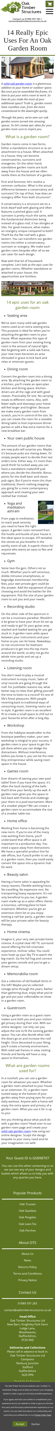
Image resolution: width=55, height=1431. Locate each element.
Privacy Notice (27, 1280)
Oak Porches (27, 1230)
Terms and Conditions (27, 1273)
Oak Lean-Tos (27, 1224)
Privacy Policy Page (42, 1415)
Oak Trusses (28, 1204)
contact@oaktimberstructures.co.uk (27, 21)
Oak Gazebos (27, 1210)
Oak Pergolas (27, 1217)
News (27, 1260)
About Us (28, 1254)
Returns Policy (27, 1267)
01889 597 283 (32, 18)
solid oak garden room (18, 83)
